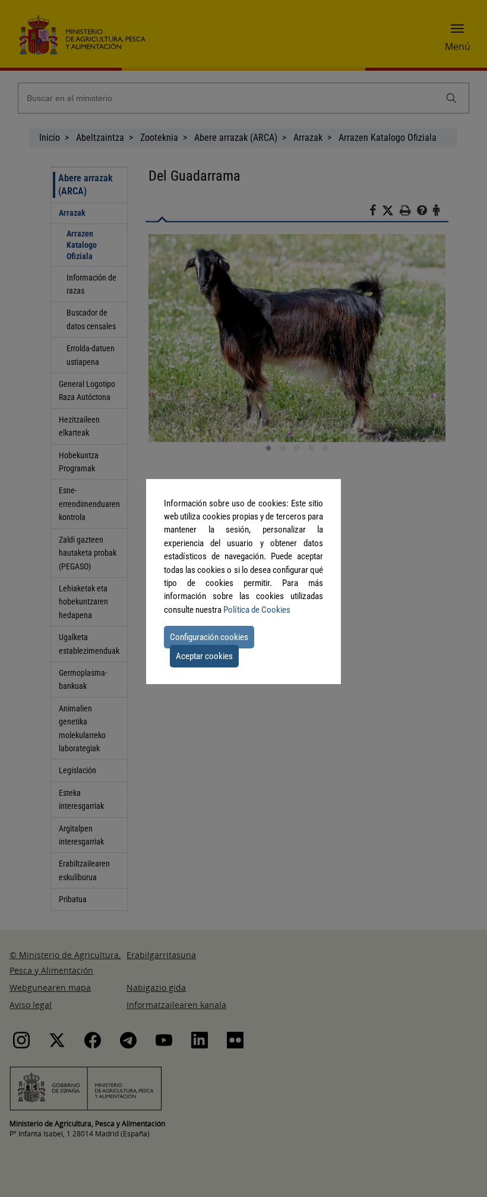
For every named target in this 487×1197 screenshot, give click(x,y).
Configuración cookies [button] (209, 637)
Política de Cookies (256, 609)
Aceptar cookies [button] (204, 656)
